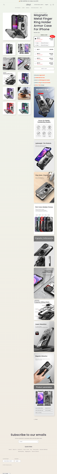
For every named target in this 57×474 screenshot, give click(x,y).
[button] (4, 4)
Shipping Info (28, 451)
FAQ (31, 449)
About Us (14, 449)
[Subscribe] (37, 441)
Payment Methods (43, 449)
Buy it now (44, 71)
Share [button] (36, 419)
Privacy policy (36, 449)
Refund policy (21, 451)
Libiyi (11, 464)
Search (10, 449)
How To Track (26, 449)
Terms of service (35, 451)
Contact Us (20, 449)
